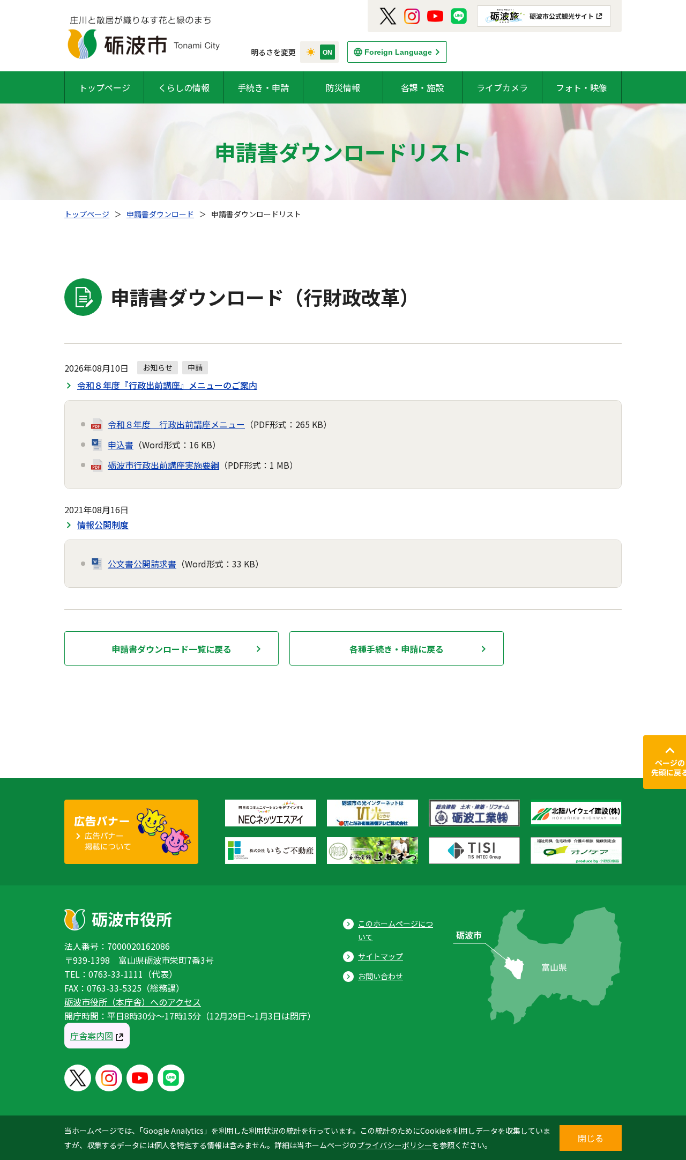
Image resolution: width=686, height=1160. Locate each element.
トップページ (104, 87)
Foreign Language (398, 52)
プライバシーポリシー (394, 1145)
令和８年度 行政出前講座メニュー (176, 424)
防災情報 (343, 87)
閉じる (590, 1138)
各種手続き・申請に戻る (396, 648)
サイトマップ (380, 956)
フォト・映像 (581, 87)
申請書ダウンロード (160, 214)
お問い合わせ (380, 976)
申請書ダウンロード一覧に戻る (171, 648)
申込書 (120, 444)
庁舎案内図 (91, 1035)
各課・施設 (422, 87)
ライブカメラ (502, 87)
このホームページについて (395, 930)
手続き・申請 (263, 87)
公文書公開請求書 (142, 563)
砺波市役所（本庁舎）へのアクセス (132, 1001)
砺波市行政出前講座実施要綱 (163, 465)
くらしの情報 (184, 87)
